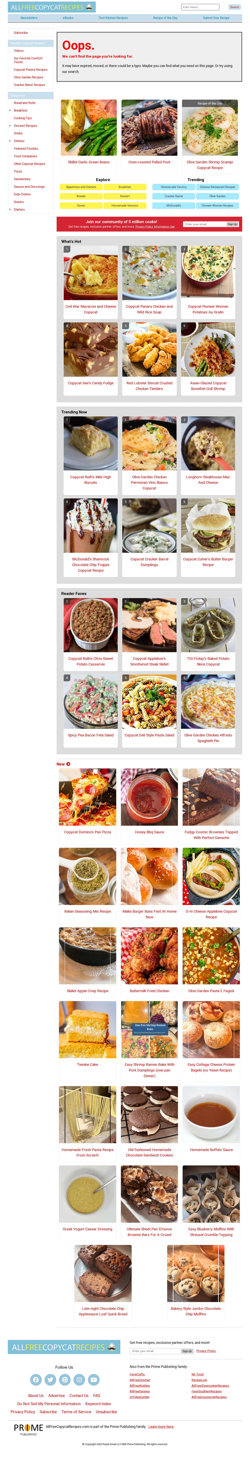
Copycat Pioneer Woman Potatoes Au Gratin (208, 309)
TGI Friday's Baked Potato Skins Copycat (208, 661)
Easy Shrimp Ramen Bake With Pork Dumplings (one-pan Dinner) (149, 1070)
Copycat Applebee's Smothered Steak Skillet (149, 661)
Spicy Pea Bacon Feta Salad (90, 735)
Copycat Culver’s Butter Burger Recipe (208, 562)
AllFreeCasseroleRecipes (209, 1397)
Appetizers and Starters (81, 187)
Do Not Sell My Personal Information (49, 1403)
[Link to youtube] (94, 1380)
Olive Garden (218, 196)
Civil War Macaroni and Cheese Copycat (90, 309)
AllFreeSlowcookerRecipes (210, 1386)
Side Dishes (22, 194)
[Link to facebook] (36, 1380)
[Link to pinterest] (65, 1380)
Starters (19, 209)
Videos (19, 51)
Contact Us (79, 1395)
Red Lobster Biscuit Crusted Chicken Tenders (149, 386)
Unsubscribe (106, 1411)
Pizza (18, 171)
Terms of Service (76, 1411)
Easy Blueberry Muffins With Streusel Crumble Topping (211, 1232)
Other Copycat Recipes (29, 164)
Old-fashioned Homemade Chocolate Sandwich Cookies (149, 1152)
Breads (81, 196)
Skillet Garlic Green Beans (89, 162)
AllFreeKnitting (140, 1386)
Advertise (56, 1395)
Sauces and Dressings (29, 187)
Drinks (18, 133)
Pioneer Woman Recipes (217, 205)
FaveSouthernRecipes (207, 1391)
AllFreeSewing (140, 1391)
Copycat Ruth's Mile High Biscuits (90, 480)
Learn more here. (161, 1427)
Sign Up (232, 224)
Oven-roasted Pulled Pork (149, 162)
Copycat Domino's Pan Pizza (87, 832)
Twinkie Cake (87, 1064)
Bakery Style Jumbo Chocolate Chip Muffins (196, 1311)
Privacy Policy (144, 226)
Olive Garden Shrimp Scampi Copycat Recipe (210, 165)
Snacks (19, 202)
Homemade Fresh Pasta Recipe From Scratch (87, 1152)
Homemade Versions (125, 205)
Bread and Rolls (24, 103)
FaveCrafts (137, 1374)
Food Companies (25, 156)
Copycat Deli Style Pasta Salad (149, 735)
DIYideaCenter (139, 1397)
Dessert (125, 196)
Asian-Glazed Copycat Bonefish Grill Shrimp (208, 386)
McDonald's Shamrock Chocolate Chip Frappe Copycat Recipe (90, 565)
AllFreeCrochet (140, 1380)
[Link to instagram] (79, 1380)
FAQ (96, 1395)
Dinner (81, 205)
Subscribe (21, 33)
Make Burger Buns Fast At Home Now (149, 914)
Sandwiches (22, 179)
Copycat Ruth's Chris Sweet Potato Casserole (90, 661)
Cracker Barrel (174, 196)
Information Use (164, 226)
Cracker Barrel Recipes (29, 85)
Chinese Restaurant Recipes (217, 187)
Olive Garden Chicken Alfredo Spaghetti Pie (208, 738)
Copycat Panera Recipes (30, 70)
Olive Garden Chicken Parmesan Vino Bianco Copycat (149, 483)
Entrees (19, 141)
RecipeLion (199, 1380)
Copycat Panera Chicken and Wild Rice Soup (149, 309)
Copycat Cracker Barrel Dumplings (149, 562)
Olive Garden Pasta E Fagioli (211, 991)
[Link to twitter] (50, 1380)
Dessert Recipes (25, 126)
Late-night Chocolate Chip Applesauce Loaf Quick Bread (103, 1311)
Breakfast (20, 110)
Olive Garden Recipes (28, 77)
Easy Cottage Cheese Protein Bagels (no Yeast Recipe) (211, 1067)
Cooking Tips (23, 118)
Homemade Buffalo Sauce (211, 1149)
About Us (36, 1395)
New (61, 764)
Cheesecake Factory (174, 187)
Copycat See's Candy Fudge (90, 383)
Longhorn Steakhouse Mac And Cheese (208, 480)
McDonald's (174, 205)
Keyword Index (98, 1403)
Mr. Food (198, 1374)
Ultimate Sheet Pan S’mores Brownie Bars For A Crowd (149, 1232)
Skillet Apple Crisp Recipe (87, 991)
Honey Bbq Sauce (149, 832)
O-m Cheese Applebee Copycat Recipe (211, 914)
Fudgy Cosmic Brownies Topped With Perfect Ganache (211, 835)
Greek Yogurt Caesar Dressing (87, 1229)
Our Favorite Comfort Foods (28, 60)
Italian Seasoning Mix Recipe (87, 911)
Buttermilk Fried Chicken (149, 991)
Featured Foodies (26, 148)
